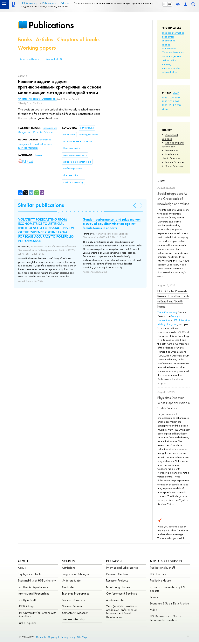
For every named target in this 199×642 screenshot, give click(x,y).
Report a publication (29, 59)
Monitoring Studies (118, 587)
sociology (167, 64)
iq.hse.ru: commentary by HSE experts (168, 588)
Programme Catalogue (76, 574)
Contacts (41, 637)
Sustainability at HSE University (37, 580)
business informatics (173, 32)
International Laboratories (122, 567)
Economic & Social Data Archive (169, 603)
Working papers (37, 47)
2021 (178, 101)
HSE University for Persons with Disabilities (37, 614)
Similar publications (41, 205)
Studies (68, 561)
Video (153, 610)
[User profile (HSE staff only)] (185, 4)
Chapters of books (78, 39)
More (165, 109)
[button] (59, 212)
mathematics (169, 60)
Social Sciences (174, 166)
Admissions (68, 567)
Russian (39, 155)
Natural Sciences (174, 162)
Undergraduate (71, 580)
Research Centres (117, 574)
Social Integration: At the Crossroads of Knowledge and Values (173, 198)
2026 (164, 97)
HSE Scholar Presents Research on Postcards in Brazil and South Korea (173, 299)
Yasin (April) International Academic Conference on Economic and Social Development (122, 611)
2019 (171, 105)
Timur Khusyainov (166, 312)
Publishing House (160, 580)
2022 (171, 101)
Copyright (53, 637)
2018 (178, 105)
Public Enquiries (27, 623)
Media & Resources (166, 561)
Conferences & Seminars (121, 593)
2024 (178, 97)
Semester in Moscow (75, 613)
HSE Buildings (26, 606)
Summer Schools (72, 606)
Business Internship (73, 619)
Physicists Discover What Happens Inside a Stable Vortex (173, 402)
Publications (51, 25)
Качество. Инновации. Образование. (37, 98)
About (23, 561)
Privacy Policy (68, 637)
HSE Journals (158, 574)
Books (25, 39)
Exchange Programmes (75, 593)
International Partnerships (33, 593)
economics (168, 36)
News (161, 181)
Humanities (171, 150)
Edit (188, 636)
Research (114, 561)
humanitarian (169, 48)
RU (164, 4)
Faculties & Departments (33, 587)
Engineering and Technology (173, 144)
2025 (171, 97)
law (163, 56)
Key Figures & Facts (29, 574)
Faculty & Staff (27, 600)
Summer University (73, 600)
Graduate (68, 587)
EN (169, 4)
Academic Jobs (115, 600)
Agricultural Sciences (170, 136)
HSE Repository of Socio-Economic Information (165, 618)
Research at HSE (54, 59)
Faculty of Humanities (169, 318)
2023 (164, 101)
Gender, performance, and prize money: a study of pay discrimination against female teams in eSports (112, 223)
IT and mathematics (172, 52)
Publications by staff (162, 567)
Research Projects (117, 580)
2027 (176, 92)
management (174, 56)
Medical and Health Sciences (171, 156)
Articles (44, 39)
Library (154, 597)
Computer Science (43, 132)
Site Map (82, 637)
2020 (165, 105)
